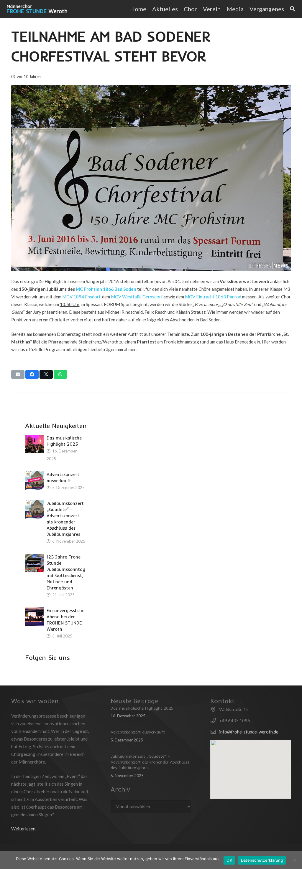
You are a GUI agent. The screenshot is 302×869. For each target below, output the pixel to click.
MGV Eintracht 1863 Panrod (213, 296)
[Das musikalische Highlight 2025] (34, 444)
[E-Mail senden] (17, 374)
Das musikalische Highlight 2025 (142, 708)
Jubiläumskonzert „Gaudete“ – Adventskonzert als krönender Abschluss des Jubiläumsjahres (150, 762)
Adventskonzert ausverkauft (138, 732)
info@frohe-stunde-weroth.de (248, 731)
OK (229, 860)
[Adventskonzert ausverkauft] (34, 480)
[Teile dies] (32, 374)
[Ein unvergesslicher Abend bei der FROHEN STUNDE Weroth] (34, 616)
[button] (287, 8)
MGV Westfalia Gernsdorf (137, 296)
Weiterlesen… (25, 828)
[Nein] (295, 860)
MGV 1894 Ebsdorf (81, 296)
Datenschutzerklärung (262, 860)
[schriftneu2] (37, 8)
